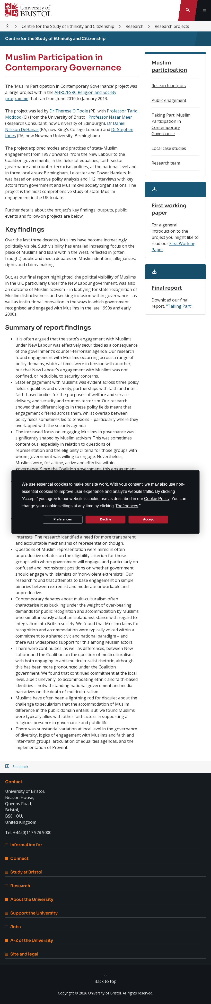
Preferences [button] (127, 505)
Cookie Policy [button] (156, 498)
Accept (148, 519)
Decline (105, 519)
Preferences (63, 519)
